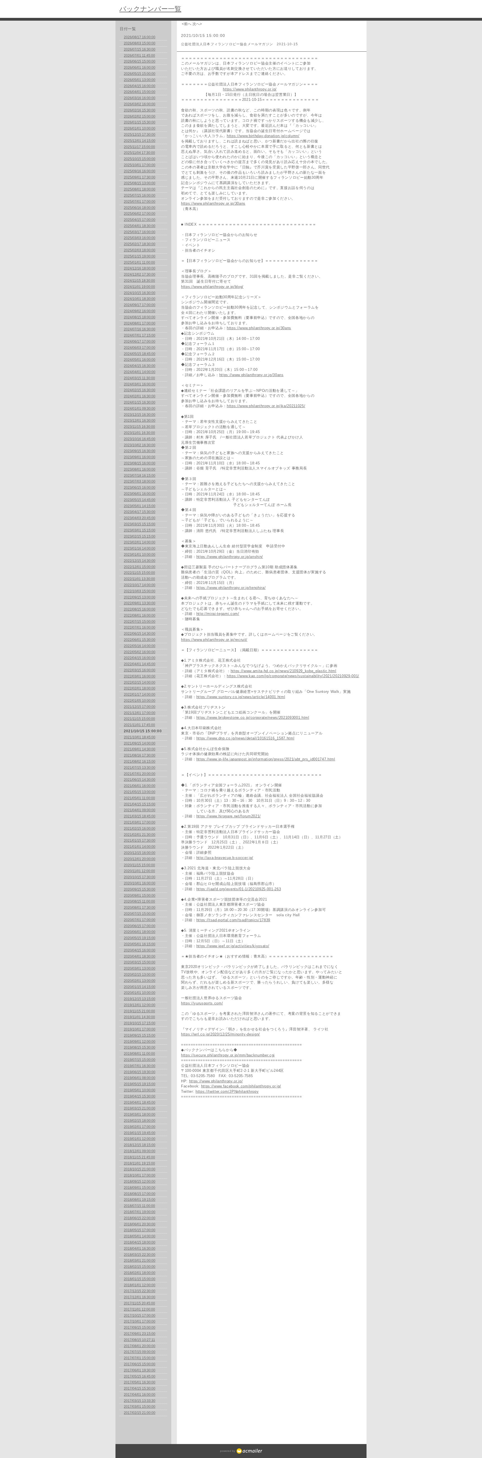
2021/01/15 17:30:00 (139, 841)
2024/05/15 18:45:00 (139, 354)
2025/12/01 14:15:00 (139, 141)
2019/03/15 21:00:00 (139, 1108)
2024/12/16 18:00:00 (139, 268)
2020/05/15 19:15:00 (139, 938)
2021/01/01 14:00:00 (139, 847)
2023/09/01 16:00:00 (139, 457)
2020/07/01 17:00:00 (139, 920)
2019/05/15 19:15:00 (139, 1084)
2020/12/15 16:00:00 (139, 853)
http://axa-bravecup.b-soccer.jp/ (224, 858)
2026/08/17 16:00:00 (139, 37)
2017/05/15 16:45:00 (139, 1376)
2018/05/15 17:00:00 (139, 1230)
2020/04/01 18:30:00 (139, 956)
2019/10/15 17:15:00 (139, 1023)
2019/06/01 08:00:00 (139, 1078)
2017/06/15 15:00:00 (139, 1364)
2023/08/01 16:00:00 (139, 469)
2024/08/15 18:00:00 (139, 317)
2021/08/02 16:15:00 (139, 761)
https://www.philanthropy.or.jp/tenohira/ (231, 588)
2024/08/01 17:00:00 (139, 323)
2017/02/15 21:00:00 (139, 1413)
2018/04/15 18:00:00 (139, 1242)
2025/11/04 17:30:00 (139, 153)
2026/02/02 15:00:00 (139, 116)
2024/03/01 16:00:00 (139, 384)
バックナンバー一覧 (150, 9)
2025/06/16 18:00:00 (139, 208)
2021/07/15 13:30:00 (139, 768)
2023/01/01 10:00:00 (139, 555)
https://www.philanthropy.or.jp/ (250, 89)
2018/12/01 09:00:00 (139, 1151)
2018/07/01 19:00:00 (139, 1212)
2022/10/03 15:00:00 (139, 591)
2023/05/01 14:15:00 (139, 506)
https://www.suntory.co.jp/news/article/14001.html (240, 697)
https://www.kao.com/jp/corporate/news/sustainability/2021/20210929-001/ (293, 676)
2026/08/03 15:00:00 (139, 43)
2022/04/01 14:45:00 (139, 664)
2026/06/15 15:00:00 (139, 61)
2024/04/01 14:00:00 (139, 372)
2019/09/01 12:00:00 (139, 1042)
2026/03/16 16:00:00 (139, 98)
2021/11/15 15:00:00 (139, 719)
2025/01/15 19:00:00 (139, 256)
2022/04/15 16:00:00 (139, 658)
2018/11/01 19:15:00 (139, 1163)
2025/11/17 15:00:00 (139, 147)
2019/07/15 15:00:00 (139, 1060)
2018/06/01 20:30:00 (139, 1224)
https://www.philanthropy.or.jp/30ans (213, 203)
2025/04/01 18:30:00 (139, 226)
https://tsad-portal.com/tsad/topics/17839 (233, 920)
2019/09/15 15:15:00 (139, 1035)
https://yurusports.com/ (202, 1003)
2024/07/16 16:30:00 (139, 329)
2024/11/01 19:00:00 (139, 287)
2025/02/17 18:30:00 (139, 244)
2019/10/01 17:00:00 (139, 1029)
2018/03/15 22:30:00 (139, 1255)
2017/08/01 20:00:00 (139, 1346)
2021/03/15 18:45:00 (139, 816)
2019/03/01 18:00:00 (139, 1114)
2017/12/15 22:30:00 (139, 1291)
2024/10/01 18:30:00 (139, 299)
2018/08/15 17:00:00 (139, 1194)
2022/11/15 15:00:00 (139, 573)
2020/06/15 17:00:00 (139, 926)
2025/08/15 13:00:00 (139, 183)
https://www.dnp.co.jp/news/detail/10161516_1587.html (245, 738)
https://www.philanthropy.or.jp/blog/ (212, 287)
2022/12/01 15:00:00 (139, 567)
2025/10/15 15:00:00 (139, 159)
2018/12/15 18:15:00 (139, 1145)
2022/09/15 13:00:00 (139, 597)
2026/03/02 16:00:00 (139, 104)
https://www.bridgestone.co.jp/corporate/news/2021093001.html (252, 717)
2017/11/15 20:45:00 (139, 1303)
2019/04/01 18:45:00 (139, 1102)
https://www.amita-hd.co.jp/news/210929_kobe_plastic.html (283, 671)
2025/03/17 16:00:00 (139, 232)
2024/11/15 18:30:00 (139, 281)
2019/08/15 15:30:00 (139, 1047)
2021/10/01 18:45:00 (139, 737)
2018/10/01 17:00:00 (139, 1175)
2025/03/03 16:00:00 (139, 238)
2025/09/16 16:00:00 (139, 171)
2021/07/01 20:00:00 (139, 774)
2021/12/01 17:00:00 (139, 713)
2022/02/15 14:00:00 (139, 682)
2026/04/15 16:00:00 (139, 86)
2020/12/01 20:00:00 (139, 859)
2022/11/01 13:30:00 (139, 579)
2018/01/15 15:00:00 (139, 1279)
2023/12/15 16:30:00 (139, 415)
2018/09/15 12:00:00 (139, 1181)
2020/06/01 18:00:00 (139, 932)
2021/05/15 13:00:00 (139, 792)
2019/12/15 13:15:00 (139, 999)
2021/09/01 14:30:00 (139, 749)
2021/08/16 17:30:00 (139, 755)
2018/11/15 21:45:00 (139, 1157)
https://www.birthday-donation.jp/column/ (263, 136)
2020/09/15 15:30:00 (139, 889)
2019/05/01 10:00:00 (139, 1090)
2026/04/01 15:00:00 (139, 92)
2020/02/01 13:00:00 (139, 981)
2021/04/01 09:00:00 (139, 810)
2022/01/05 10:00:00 (139, 701)
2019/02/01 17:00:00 (139, 1127)
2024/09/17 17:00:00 (139, 305)
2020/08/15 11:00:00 (139, 901)
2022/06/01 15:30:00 (139, 640)
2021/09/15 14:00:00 (139, 743)
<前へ (186, 24)
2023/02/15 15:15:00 (139, 536)
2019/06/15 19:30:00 (139, 1072)
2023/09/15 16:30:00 (139, 451)
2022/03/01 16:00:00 (139, 676)
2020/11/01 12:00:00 (139, 871)
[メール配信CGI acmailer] (248, 1450)
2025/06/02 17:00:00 (139, 214)
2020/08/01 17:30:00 (139, 908)
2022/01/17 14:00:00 (139, 694)
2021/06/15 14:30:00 (139, 780)
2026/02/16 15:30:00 (139, 110)
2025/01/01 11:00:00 (139, 262)
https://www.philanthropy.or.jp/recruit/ (214, 640)
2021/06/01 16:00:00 (139, 786)
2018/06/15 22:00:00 (139, 1218)
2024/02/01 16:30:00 (139, 396)
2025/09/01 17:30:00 (139, 177)
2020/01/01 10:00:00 (139, 993)
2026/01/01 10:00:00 (139, 128)
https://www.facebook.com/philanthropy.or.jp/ (241, 1086)
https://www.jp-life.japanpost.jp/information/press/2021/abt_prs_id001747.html (265, 759)
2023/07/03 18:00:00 (139, 481)
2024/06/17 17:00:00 (139, 341)
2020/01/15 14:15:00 (139, 987)
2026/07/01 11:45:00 (139, 56)
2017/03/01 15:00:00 (139, 1407)
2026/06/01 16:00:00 (139, 68)
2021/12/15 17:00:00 (139, 707)
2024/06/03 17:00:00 (139, 348)
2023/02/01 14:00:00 (139, 542)
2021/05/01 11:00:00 (139, 798)
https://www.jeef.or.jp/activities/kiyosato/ (232, 946)
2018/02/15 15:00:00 (139, 1267)
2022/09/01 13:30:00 (139, 603)
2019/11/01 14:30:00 (139, 1017)
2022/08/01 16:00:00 (139, 615)
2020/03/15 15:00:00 (139, 962)
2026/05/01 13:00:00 (139, 80)
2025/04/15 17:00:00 (139, 220)
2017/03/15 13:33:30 (139, 1401)
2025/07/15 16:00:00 (139, 195)
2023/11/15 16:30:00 (139, 427)
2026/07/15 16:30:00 (139, 49)
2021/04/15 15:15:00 (139, 804)
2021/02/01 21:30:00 (139, 835)
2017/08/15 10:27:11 (139, 1340)
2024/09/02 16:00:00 (139, 311)
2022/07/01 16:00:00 (139, 627)
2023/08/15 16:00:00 (139, 463)
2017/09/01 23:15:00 (139, 1334)
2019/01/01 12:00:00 (139, 1139)
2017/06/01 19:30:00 (139, 1370)
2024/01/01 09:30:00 (139, 409)
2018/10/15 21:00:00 (139, 1169)
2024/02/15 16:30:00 (139, 390)
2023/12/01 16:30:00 (139, 421)
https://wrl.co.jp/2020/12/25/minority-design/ (220, 1034)
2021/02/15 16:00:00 (139, 829)
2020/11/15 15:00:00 (139, 865)
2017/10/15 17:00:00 (139, 1316)
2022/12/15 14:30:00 (139, 561)
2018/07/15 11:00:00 (139, 1206)
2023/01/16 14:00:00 (139, 548)
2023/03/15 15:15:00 (139, 524)
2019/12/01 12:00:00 (139, 1005)
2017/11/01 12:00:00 (139, 1309)
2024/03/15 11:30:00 (139, 378)
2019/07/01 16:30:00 (139, 1066)
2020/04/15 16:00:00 (139, 950)
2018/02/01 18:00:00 (139, 1273)
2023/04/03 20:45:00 (139, 518)
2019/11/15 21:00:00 (139, 1011)
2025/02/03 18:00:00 (139, 250)
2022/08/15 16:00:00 (139, 609)
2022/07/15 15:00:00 (139, 622)
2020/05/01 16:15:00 (139, 944)
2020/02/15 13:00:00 (139, 975)
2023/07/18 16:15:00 (139, 476)
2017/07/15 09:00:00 (139, 1352)
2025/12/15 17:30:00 (139, 135)
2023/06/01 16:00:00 (139, 494)
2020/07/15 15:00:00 (139, 914)
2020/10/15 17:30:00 (139, 877)
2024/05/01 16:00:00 (139, 360)
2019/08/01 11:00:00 (139, 1054)
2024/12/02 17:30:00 (139, 274)
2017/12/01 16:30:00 (139, 1297)
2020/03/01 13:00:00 (139, 968)
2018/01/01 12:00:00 (139, 1285)
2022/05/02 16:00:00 (139, 652)
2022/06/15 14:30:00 (139, 634)
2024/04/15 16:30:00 (139, 366)
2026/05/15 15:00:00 (139, 74)
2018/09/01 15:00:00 (139, 1188)
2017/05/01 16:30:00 (139, 1382)
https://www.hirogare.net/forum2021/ (228, 816)
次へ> (197, 24)
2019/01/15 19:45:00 (139, 1133)
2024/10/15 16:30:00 (139, 293)
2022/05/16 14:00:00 (139, 646)
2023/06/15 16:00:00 (139, 488)
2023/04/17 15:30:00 (139, 512)
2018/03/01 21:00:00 (139, 1261)
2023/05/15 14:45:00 (139, 500)
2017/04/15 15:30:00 (139, 1388)
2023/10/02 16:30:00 (139, 445)
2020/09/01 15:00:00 (139, 896)
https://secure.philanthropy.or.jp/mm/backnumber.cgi (228, 1055)
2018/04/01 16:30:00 (139, 1249)
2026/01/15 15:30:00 (139, 122)
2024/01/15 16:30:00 (139, 402)
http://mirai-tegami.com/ (217, 614)
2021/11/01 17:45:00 (139, 725)
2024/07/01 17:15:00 (139, 335)
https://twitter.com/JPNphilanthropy (227, 1091)
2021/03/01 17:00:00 (139, 822)
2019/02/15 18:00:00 (139, 1121)
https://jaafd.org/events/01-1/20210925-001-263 (238, 889)
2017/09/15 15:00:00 (139, 1328)
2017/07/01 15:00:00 (139, 1358)
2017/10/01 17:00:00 (139, 1321)
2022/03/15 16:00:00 (139, 670)
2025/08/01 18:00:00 (139, 189)
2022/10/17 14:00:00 (139, 585)
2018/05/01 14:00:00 (139, 1236)
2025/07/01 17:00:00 (139, 202)
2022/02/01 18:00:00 (139, 688)
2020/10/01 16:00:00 (139, 883)
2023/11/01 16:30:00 (139, 433)
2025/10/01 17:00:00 (139, 165)
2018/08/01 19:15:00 (139, 1200)
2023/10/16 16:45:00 (139, 439)
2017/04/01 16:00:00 (139, 1395)
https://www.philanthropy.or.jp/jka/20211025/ (266, 406)
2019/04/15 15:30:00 (139, 1096)
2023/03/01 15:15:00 (139, 530)
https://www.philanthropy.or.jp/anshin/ (229, 557)
